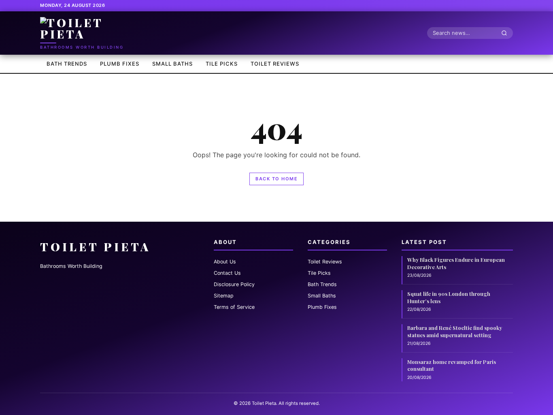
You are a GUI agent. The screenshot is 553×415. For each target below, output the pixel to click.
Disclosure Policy (234, 284)
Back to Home (276, 179)
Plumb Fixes (119, 63)
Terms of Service (234, 307)
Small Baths (172, 63)
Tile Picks (222, 63)
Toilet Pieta (95, 246)
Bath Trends (67, 63)
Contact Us (227, 273)
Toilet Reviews (275, 63)
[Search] (506, 33)
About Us (225, 262)
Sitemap (224, 296)
